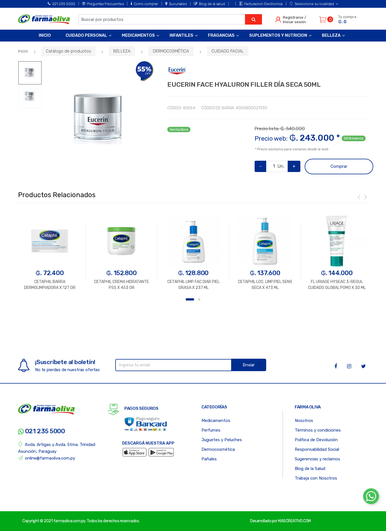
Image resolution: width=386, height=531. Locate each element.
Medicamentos (138, 35)
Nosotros (304, 420)
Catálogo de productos (68, 51)
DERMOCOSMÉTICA (171, 51)
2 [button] (199, 299)
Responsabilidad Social (317, 449)
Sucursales (178, 4)
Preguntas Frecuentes (105, 4)
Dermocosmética (218, 449)
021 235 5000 (63, 4)
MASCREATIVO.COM (294, 521)
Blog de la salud (212, 4)
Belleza (331, 35)
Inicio (45, 35)
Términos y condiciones (318, 430)
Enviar (249, 364)
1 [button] (190, 299)
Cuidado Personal (86, 35)
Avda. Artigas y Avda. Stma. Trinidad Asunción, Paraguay (56, 448)
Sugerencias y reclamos (317, 459)
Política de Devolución (316, 439)
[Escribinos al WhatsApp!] (371, 497)
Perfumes (210, 430)
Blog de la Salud (310, 468)
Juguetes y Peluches (221, 439)
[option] (100, 120)
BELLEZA (122, 51)
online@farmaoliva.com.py (50, 458)
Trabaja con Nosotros (316, 478)
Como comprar (146, 4)
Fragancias (221, 35)
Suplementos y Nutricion (278, 35)
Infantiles (181, 35)
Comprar (339, 166)
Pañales (209, 459)
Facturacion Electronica (263, 4)
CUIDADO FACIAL (227, 51)
